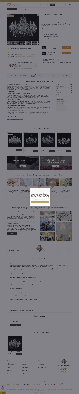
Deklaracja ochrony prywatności (40, 199)
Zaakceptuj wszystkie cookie (40, 202)
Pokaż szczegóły (39, 204)
